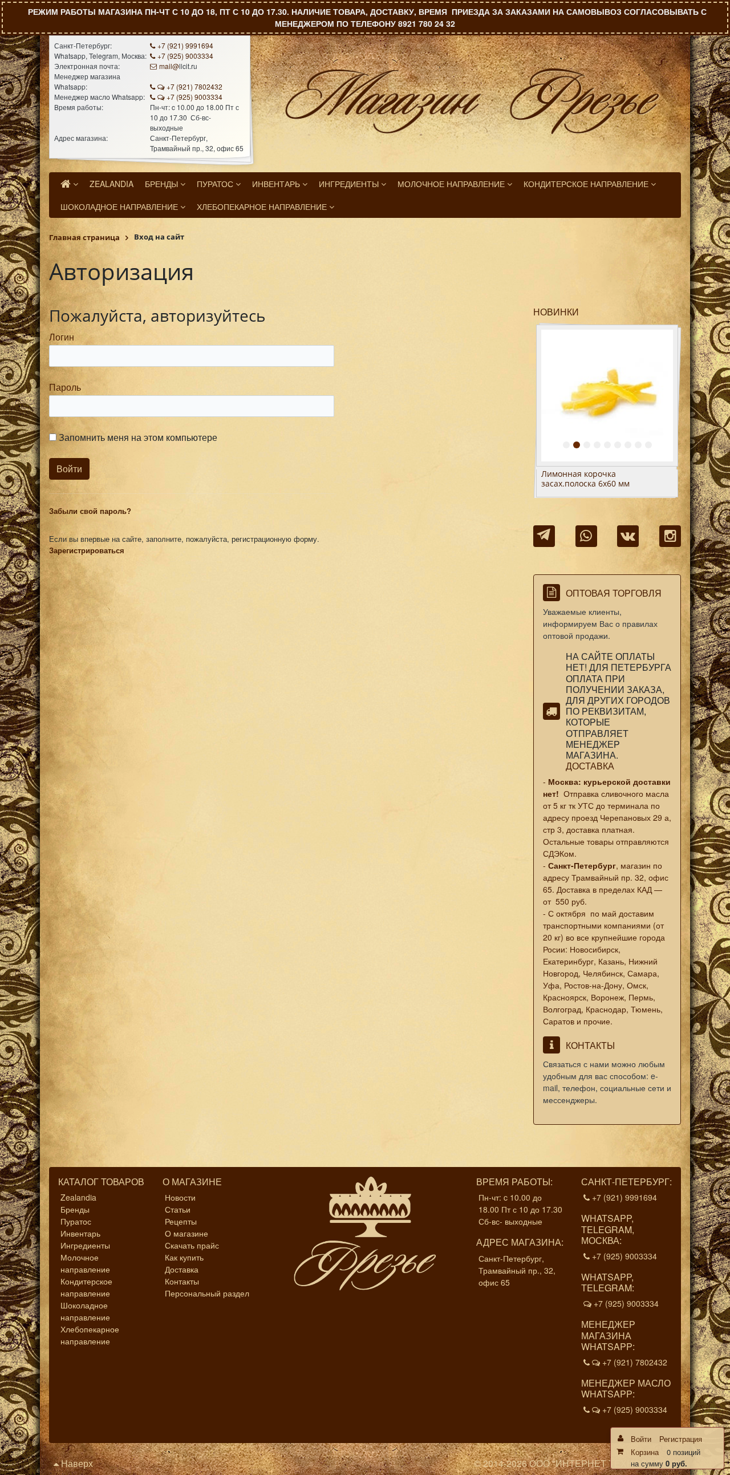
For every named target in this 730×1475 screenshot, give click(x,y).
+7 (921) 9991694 (185, 45)
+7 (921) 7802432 (194, 86)
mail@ (169, 66)
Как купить (184, 1257)
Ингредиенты (85, 1245)
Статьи (177, 1209)
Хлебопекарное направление (89, 1335)
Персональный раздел (207, 1293)
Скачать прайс (192, 1245)
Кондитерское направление (86, 1287)
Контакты (182, 1281)
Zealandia (78, 1197)
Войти (641, 1438)
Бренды (75, 1209)
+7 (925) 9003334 (185, 55)
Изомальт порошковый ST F (595, 474)
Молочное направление (85, 1263)
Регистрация (680, 1438)
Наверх (76, 1463)
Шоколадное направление (85, 1311)
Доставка (590, 765)
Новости (180, 1197)
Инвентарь (80, 1233)
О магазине (186, 1233)
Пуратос (75, 1221)
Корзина (645, 1451)
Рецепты (181, 1221)
